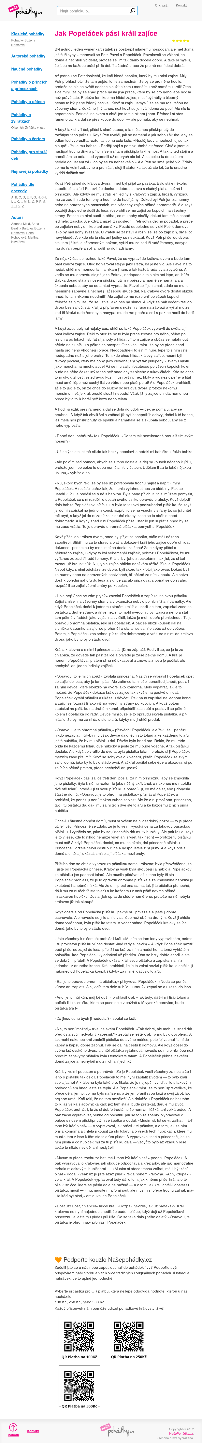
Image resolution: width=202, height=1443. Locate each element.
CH (43, 197)
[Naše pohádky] (29, 10)
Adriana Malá (20, 223)
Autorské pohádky (28, 56)
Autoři (17, 217)
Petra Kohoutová (22, 235)
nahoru (13, 1435)
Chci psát (161, 5)
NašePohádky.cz (181, 1433)
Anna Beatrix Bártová (25, 225)
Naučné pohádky (26, 69)
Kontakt (181, 5)
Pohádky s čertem (28, 138)
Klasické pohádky (27, 34)
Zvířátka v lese (35, 127)
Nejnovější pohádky (29, 171)
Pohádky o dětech (28, 101)
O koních (17, 127)
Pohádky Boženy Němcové (23, 42)
